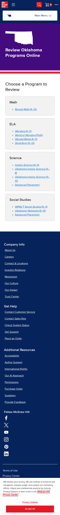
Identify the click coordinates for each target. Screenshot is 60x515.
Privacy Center (11, 476)
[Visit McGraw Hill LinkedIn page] (6, 453)
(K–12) (26, 109)
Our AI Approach (14, 375)
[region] (30, 496)
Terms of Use (10, 470)
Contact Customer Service (20, 312)
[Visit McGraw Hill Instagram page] (6, 439)
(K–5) (23, 131)
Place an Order (13, 338)
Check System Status (17, 325)
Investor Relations (15, 270)
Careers (9, 257)
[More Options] (56, 4)
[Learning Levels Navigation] (13, 4)
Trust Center (12, 296)
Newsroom (11, 276)
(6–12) (24, 143)
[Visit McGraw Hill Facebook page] (6, 417)
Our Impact (11, 290)
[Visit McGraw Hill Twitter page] (6, 425)
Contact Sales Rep (15, 318)
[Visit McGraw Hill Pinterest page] (6, 446)
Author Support (13, 362)
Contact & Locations (16, 263)
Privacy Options (30, 502)
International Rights (16, 369)
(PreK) (29, 135)
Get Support (12, 332)
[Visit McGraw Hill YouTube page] (6, 432)
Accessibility (12, 355)
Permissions (11, 382)
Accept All (30, 509)
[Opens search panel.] (39, 4)
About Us (10, 250)
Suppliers (10, 395)
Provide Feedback (15, 402)
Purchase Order (14, 389)
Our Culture (11, 283)
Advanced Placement (27, 185)
